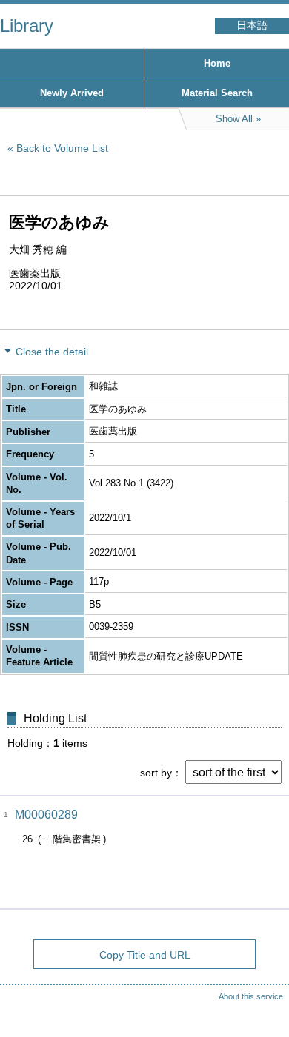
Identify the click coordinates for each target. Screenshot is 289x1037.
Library (26, 26)
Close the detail (52, 352)
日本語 (252, 25)
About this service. (252, 996)
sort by (156, 773)
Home (217, 63)
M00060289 (46, 814)
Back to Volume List (62, 148)
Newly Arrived (72, 92)
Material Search (217, 92)
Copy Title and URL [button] (144, 955)
